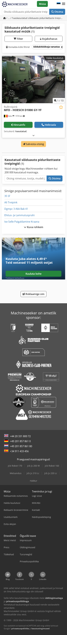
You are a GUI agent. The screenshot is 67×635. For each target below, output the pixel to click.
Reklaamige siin (34, 294)
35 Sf (7, 196)
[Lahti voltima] (33, 135)
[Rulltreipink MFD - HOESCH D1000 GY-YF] (33, 79)
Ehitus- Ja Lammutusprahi (19, 215)
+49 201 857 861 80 (21, 446)
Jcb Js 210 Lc (33, 473)
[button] (63, 4)
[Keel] (58, 4)
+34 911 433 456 (19, 451)
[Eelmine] (5, 79)
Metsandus (16, 473)
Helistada (50, 125)
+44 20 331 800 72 (20, 436)
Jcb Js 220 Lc (50, 473)
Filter (19, 39)
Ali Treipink (10, 202)
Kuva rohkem (34, 227)
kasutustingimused (40, 628)
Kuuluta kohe (34, 273)
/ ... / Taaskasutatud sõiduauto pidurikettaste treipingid (35, 18)
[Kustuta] (62, 47)
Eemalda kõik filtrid (19, 47)
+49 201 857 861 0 (20, 441)
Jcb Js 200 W (33, 465)
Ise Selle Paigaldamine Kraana (21, 221)
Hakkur (33, 480)
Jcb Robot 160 (52, 465)
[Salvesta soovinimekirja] (61, 107)
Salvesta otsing (34, 144)
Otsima (58, 11)
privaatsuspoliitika (20, 628)
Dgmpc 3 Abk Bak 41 (16, 209)
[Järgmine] (62, 79)
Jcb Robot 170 (15, 465)
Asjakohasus (49, 39)
